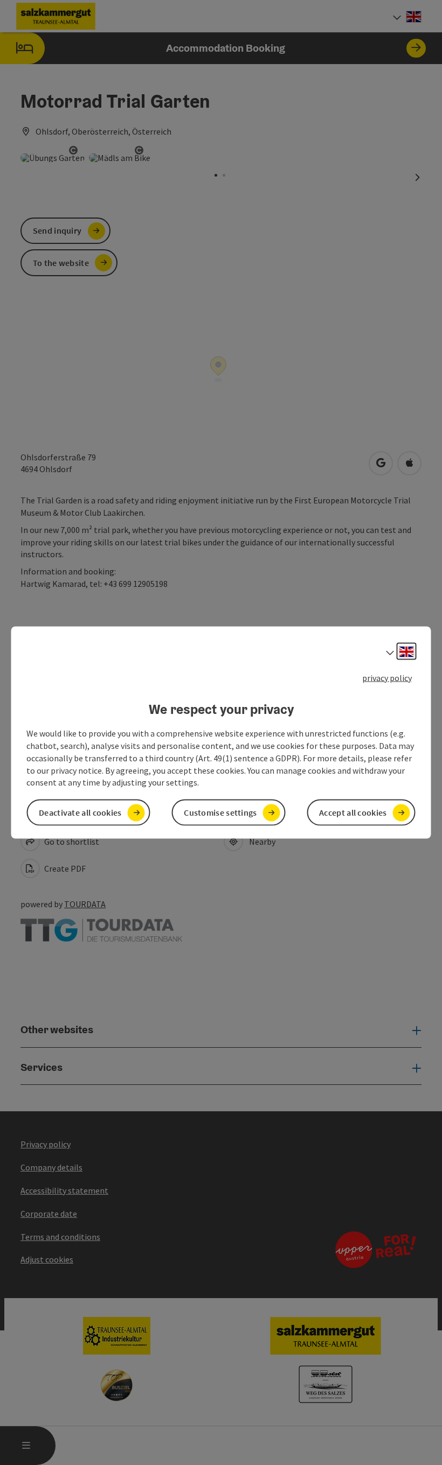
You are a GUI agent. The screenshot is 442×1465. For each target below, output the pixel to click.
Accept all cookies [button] (352, 812)
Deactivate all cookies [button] (80, 812)
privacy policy (387, 677)
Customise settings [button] (220, 812)
